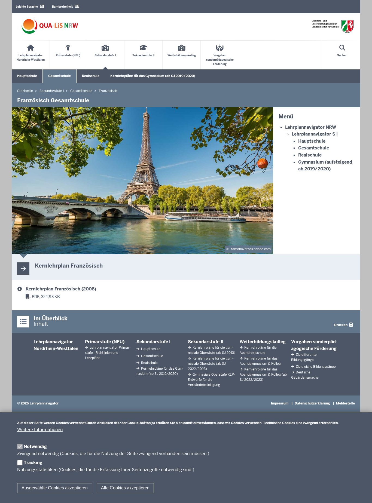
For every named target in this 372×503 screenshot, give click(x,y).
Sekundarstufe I (153, 342)
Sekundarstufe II (205, 342)
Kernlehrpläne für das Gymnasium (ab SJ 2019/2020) (152, 76)
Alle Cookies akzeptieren (125, 488)
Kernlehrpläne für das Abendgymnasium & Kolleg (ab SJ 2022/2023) (263, 374)
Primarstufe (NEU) (104, 342)
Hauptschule (27, 76)
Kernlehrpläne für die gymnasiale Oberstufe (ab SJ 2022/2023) (210, 363)
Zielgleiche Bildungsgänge (315, 366)
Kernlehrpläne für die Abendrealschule (258, 350)
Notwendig (35, 446)
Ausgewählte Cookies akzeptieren (55, 488)
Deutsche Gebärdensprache (305, 375)
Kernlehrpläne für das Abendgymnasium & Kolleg (260, 361)
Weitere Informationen (40, 430)
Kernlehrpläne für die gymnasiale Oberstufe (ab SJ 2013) (211, 350)
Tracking (33, 462)
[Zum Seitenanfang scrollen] (361, 493)
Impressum (279, 403)
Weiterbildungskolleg (263, 342)
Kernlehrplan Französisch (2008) (61, 289)
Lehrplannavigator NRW (310, 127)
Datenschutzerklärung (312, 403)
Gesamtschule (59, 76)
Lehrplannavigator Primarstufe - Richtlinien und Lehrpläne (107, 352)
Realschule (90, 76)
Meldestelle (345, 403)
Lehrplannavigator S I (315, 134)
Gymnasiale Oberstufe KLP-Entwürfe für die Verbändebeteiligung (211, 379)
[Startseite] (50, 26)
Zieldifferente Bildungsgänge (304, 357)
